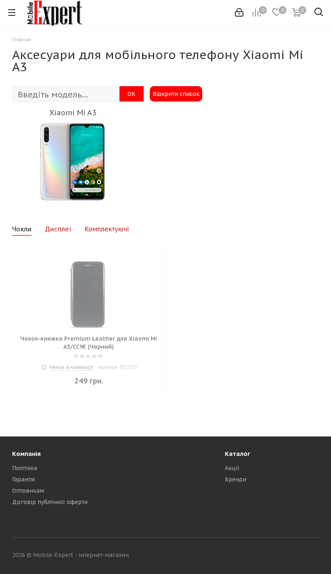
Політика (24, 468)
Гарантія (23, 479)
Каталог (237, 454)
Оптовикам (28, 490)
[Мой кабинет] (239, 12)
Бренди (235, 479)
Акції (232, 468)
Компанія (26, 454)
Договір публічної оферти (50, 502)
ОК (132, 93)
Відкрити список (176, 93)
